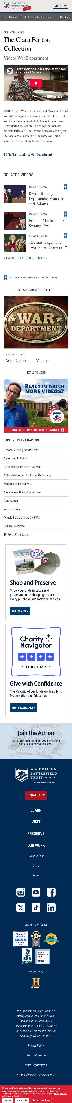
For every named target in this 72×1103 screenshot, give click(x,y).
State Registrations (36, 1065)
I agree (7, 1100)
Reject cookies (41, 1100)
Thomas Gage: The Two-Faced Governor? (48, 244)
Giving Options (36, 856)
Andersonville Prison (15, 458)
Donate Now (36, 795)
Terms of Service (36, 1055)
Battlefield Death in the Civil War (22, 467)
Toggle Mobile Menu (60, 6)
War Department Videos (27, 360)
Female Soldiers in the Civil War (22, 517)
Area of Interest (15, 354)
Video (21, 32)
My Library (65, 17)
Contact (36, 875)
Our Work (36, 845)
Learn (12, 17)
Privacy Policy (36, 1045)
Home (19, 5)
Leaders (23, 155)
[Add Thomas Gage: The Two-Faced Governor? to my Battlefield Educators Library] (65, 236)
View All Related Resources (24, 258)
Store (41, 866)
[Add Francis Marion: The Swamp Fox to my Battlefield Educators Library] (65, 214)
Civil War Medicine (14, 526)
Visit (36, 822)
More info (22, 1100)
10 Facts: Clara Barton (16, 534)
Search (19, 17)
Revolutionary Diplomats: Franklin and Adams (46, 198)
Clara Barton (11, 500)
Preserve (36, 833)
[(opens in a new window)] (36, 406)
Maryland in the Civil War (18, 484)
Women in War (12, 509)
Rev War (33, 187)
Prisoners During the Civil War (21, 450)
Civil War (9, 32)
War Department (41, 155)
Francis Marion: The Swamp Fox (46, 223)
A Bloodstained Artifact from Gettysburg (27, 475)
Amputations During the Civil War (22, 492)
